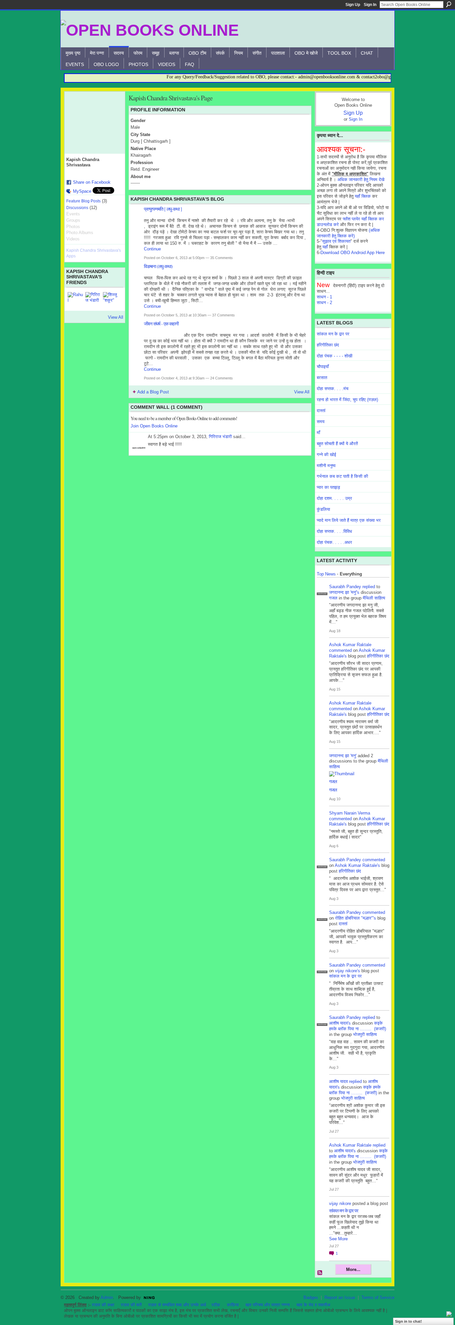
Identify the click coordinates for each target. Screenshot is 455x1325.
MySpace (82, 191)
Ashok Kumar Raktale (350, 644)
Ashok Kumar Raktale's (357, 865)
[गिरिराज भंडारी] (93, 300)
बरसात (322, 377)
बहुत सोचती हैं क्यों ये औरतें (337, 443)
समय (320, 421)
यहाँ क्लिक (363, 196)
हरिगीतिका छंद (328, 344)
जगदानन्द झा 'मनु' (342, 755)
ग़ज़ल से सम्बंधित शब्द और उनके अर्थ (177, 1304)
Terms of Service (377, 1297)
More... (353, 1269)
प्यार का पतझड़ (328, 487)
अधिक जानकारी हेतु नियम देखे (360, 179)
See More (338, 1238)
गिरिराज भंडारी (220, 436)
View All (115, 317)
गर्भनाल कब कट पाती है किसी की (342, 476)
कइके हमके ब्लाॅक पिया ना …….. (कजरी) (357, 1026)
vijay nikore (340, 1203)
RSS (320, 1273)
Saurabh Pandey (345, 586)
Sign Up (352, 4)
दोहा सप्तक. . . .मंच (332, 388)
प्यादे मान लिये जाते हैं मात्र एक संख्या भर (349, 520)
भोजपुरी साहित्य (365, 1034)
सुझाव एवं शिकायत (336, 241)
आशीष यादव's (340, 1023)
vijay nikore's (347, 970)
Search (448, 4)
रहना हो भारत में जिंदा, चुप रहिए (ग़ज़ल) (347, 399)
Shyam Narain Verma (349, 813)
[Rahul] (76, 300)
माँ (318, 432)
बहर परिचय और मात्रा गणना (267, 1304)
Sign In (370, 4)
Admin (107, 1297)
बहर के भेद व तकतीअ (313, 1304)
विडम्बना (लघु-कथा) (158, 266)
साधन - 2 (324, 302)
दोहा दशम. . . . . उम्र (334, 498)
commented (340, 650)
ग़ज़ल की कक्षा (103, 1304)
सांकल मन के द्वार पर (333, 333)
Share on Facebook (92, 182)
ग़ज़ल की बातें (131, 1304)
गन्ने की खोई (326, 454)
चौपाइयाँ (323, 366)
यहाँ (325, 246)
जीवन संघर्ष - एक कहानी (161, 323)
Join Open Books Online (154, 425)
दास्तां (321, 410)
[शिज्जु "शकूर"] (111, 300)
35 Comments (221, 258)
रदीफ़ (216, 1304)
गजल (333, 597)
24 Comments (221, 378)
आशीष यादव (338, 1081)
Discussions (77, 207)
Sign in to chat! (408, 1321)
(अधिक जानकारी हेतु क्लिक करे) (348, 233)
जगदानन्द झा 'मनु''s (344, 592)
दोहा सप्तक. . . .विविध (334, 531)
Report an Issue (339, 1297)
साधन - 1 (324, 296)
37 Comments (223, 315)
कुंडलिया (323, 509)
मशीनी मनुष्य (326, 465)
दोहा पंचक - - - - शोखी (334, 355)
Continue (152, 248)
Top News (326, 573)
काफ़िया (233, 1304)
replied (368, 586)
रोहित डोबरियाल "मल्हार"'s (355, 918)
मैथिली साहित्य (374, 597)
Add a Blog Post (153, 391)
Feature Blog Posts (83, 201)
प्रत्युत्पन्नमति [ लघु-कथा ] (163, 209)
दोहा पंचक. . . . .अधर (334, 542)
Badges (310, 1297)
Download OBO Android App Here (352, 252)
